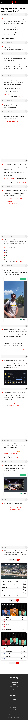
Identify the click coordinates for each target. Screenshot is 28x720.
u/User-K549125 (11, 405)
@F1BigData (8, 94)
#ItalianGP (13, 178)
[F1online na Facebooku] (7, 678)
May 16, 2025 (20, 96)
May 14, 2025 (19, 261)
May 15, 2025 (15, 457)
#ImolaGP (8, 178)
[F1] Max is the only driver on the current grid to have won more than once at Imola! (14, 199)
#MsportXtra (10, 180)
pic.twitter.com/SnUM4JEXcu (18, 94)
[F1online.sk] (14, 2)
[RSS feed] (20, 678)
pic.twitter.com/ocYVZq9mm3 (15, 259)
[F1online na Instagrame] (17, 678)
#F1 (5, 178)
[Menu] (26, 2)
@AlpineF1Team (20, 450)
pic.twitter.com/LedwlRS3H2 (20, 180)
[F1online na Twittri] (14, 678)
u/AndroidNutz (11, 123)
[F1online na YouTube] (10, 678)
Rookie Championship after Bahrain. (14, 507)
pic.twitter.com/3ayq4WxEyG (10, 453)
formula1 (17, 123)
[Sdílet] (26, 14)
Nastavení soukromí (12, 714)
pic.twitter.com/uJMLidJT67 (15, 347)
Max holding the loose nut (12, 121)
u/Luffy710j (10, 203)
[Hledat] (2, 2)
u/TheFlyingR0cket (12, 509)
